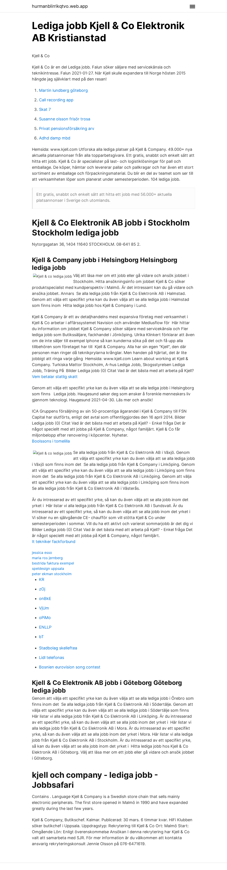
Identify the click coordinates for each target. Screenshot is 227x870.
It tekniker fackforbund (53, 541)
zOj (42, 589)
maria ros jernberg (47, 558)
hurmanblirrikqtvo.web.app (60, 6)
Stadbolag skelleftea (58, 648)
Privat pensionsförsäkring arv (66, 128)
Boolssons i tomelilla (51, 441)
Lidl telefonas (51, 657)
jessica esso (42, 552)
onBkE (45, 598)
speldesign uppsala (48, 568)
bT (41, 636)
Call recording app (56, 100)
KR (41, 579)
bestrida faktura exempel (53, 563)
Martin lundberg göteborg (63, 90)
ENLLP (45, 627)
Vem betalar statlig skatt (55, 376)
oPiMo (45, 617)
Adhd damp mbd (54, 138)
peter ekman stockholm (52, 574)
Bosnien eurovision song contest (69, 667)
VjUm (44, 608)
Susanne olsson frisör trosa (64, 119)
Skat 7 (45, 109)
